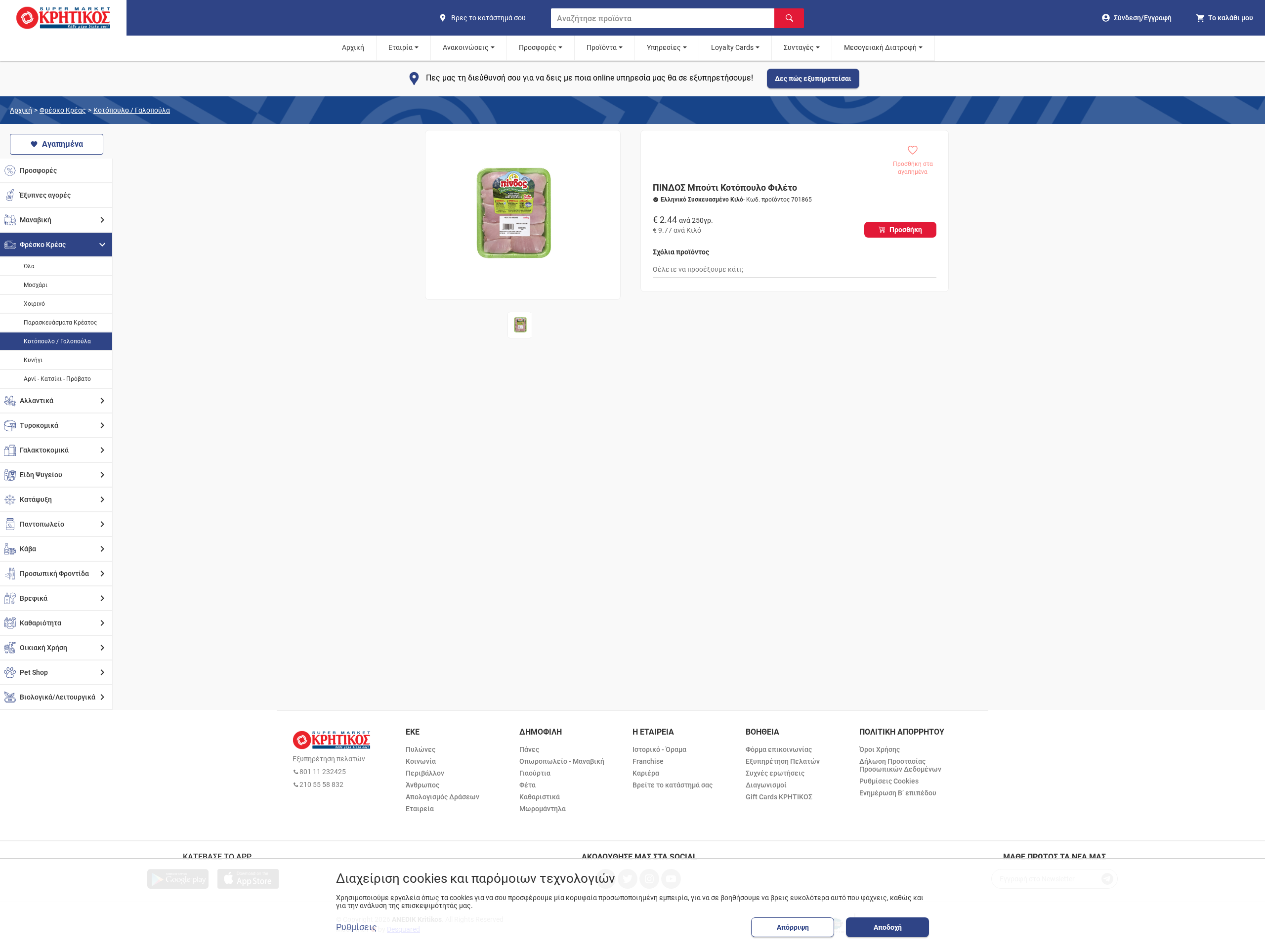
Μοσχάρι (35, 285)
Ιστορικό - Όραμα (659, 749)
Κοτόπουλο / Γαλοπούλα (131, 110)
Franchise (648, 761)
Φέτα (527, 785)
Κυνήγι (33, 360)
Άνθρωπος (422, 785)
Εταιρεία (420, 809)
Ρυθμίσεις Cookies (889, 781)
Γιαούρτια (534, 773)
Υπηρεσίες (664, 47)
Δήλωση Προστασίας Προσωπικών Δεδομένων (900, 765)
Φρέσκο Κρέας (63, 110)
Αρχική (353, 47)
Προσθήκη (905, 230)
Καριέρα (645, 773)
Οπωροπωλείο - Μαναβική (561, 761)
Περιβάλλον (425, 773)
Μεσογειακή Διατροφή (880, 47)
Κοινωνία (421, 761)
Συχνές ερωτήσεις (775, 773)
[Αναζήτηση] (789, 18)
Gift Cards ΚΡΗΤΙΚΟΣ (779, 797)
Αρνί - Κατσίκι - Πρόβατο (57, 378)
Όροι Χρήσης (879, 749)
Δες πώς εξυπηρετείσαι (813, 79)
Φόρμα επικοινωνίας (779, 749)
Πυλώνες (420, 749)
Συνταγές (799, 47)
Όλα (29, 266)
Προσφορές (537, 47)
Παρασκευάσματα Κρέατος (60, 322)
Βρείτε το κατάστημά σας (672, 785)
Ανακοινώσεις (466, 47)
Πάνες (529, 749)
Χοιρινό (34, 303)
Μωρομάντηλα (542, 809)
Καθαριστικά (539, 797)
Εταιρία (400, 47)
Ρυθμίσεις (356, 927)
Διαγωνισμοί (766, 785)
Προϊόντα (602, 47)
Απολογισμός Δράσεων (442, 797)
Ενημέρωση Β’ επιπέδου (897, 793)
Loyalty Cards (732, 47)
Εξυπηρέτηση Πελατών (783, 761)
